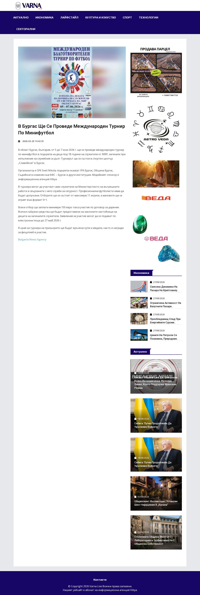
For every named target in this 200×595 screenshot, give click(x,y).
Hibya (133, 590)
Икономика (44, 17)
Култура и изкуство (100, 17)
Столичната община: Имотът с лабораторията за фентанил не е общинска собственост (154, 540)
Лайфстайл (69, 17)
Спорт (127, 17)
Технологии (148, 17)
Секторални (25, 29)
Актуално (21, 17)
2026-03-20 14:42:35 (33, 141)
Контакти (100, 579)
